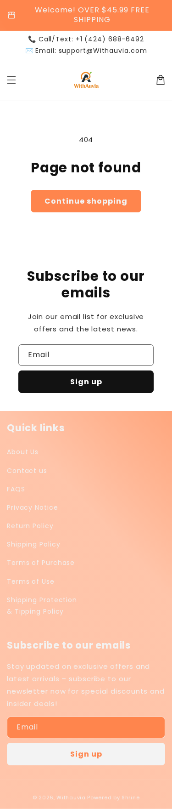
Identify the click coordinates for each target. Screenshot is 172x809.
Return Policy (30, 525)
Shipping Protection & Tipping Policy (42, 605)
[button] (11, 80)
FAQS (16, 489)
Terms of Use (31, 581)
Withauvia (70, 797)
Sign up (86, 381)
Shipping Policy (34, 544)
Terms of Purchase (41, 562)
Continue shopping (86, 201)
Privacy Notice (32, 507)
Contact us (27, 470)
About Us (23, 451)
